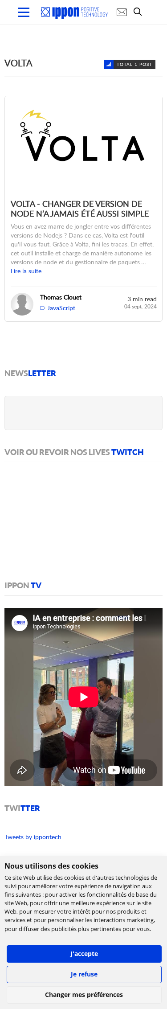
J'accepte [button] (84, 953)
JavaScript (61, 308)
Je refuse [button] (84, 974)
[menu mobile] (24, 12)
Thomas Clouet (60, 297)
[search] (140, 11)
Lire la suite (26, 271)
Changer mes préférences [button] (84, 994)
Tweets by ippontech (32, 837)
